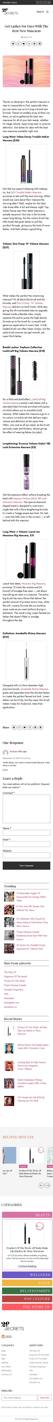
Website (7, 851)
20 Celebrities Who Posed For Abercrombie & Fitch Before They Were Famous (32, 922)
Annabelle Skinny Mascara (34, 689)
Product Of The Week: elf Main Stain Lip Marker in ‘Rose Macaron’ (32, 1030)
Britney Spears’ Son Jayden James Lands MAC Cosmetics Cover (33, 1046)
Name (7, 828)
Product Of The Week (14, 980)
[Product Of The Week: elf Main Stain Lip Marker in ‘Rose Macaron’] (31, 1155)
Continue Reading (27, 1266)
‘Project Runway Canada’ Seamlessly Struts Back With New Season (31, 935)
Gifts (6, 993)
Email (7, 839)
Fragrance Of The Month (15, 976)
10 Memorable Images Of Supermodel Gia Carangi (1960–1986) (31, 897)
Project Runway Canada (15, 985)
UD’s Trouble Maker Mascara (26, 192)
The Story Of (10, 972)
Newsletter (9, 998)
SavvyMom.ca (10, 1007)
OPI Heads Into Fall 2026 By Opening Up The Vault (31, 1099)
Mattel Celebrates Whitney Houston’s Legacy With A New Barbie (32, 1083)
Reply (5, 769)
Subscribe (44, 1397)
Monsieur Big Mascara (33, 583)
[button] (13, 43)
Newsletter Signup (10, 2)
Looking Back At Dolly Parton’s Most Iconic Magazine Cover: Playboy (32, 1065)
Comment (9, 793)
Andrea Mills (16, 751)
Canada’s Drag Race (13, 989)
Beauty (23, 1166)
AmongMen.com (11, 1002)
